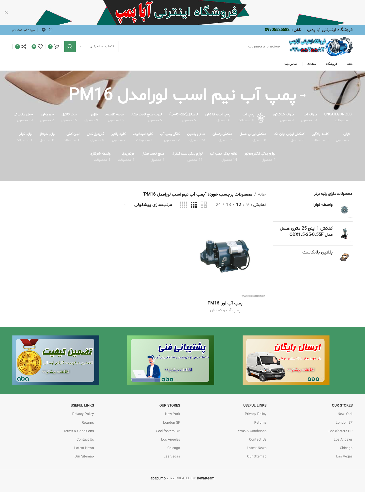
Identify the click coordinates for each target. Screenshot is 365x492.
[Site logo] (321, 46)
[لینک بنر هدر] (190, 12)
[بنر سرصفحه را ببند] (6, 12)
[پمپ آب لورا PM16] (225, 257)
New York (345, 414)
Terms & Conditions (251, 431)
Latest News (256, 448)
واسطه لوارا (323, 205)
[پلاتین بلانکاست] (344, 257)
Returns (260, 422)
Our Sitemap (256, 456)
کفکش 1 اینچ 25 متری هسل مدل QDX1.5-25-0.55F (306, 231)
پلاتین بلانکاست (317, 252)
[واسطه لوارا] (344, 210)
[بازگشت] (302, 96)
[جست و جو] (70, 46)
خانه (262, 194)
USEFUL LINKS (254, 405)
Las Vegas (344, 456)
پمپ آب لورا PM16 (225, 303)
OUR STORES (342, 405)
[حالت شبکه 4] (183, 205)
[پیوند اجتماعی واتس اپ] (50, 30)
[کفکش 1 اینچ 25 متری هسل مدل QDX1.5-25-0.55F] (344, 233)
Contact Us (257, 439)
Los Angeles (343, 439)
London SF (344, 422)
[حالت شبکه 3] (194, 205)
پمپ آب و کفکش (225, 310)
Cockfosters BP (340, 431)
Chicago (346, 448)
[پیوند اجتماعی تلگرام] (43, 30)
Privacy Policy (255, 414)
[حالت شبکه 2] (204, 205)
